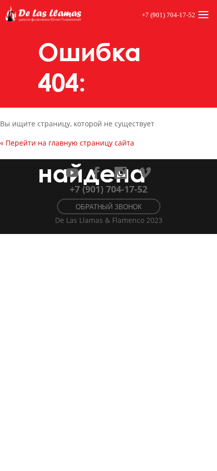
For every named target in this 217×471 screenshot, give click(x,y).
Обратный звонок (109, 207)
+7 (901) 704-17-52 (168, 15)
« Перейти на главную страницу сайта (67, 143)
